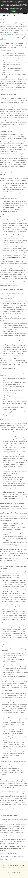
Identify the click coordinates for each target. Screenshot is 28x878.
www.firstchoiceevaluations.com (8, 34)
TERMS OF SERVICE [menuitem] (20, 867)
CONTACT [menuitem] (22, 865)
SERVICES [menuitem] (3, 865)
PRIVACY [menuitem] (3, 867)
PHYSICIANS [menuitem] (11, 865)
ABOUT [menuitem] (17, 865)
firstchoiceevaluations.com (11, 257)
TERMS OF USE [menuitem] (10, 867)
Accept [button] (13, 11)
